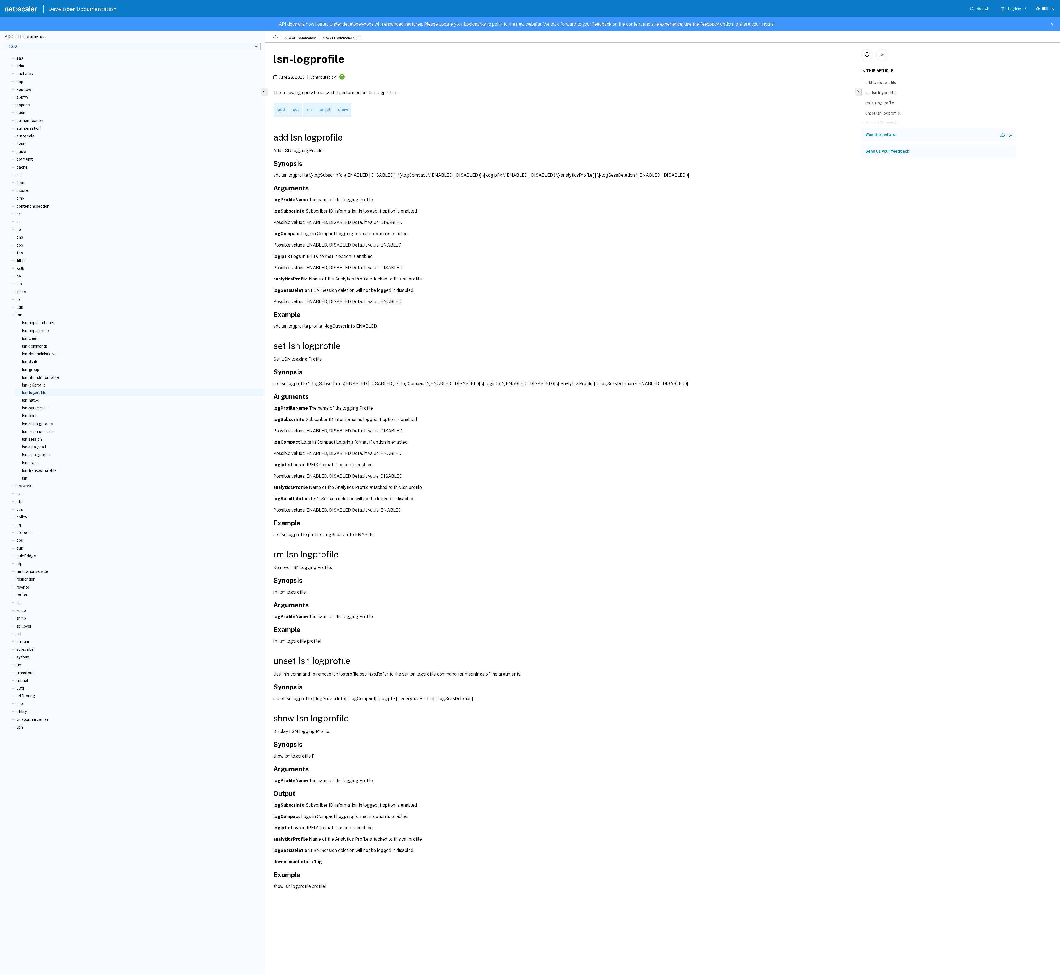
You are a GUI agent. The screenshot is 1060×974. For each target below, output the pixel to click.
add (281, 109)
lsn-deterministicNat (40, 354)
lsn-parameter (34, 408)
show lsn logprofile (882, 123)
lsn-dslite (30, 361)
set (296, 109)
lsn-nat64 (30, 400)
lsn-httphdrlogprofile (40, 377)
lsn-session (32, 439)
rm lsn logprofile (879, 103)
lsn (24, 478)
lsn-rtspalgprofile (37, 424)
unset (324, 109)
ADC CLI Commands (300, 38)
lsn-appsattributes (38, 323)
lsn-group (30, 369)
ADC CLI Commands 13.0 (342, 38)
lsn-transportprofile (39, 470)
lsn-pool (29, 416)
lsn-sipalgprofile (36, 454)
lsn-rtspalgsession (38, 431)
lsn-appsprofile (35, 331)
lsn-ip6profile (34, 385)
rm (309, 109)
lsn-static (30, 462)
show (343, 109)
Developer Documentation (82, 9)
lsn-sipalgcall (34, 447)
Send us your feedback (887, 151)
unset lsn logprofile (882, 113)
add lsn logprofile (880, 82)
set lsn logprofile (880, 93)
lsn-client (30, 338)
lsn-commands (35, 346)
